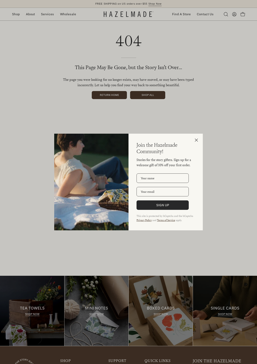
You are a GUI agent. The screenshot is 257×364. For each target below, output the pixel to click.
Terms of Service (166, 220)
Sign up (162, 205)
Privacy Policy (144, 220)
